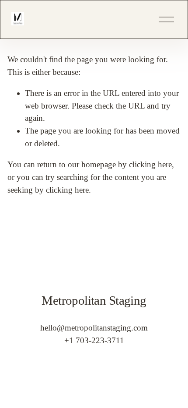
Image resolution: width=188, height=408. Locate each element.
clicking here (150, 164)
